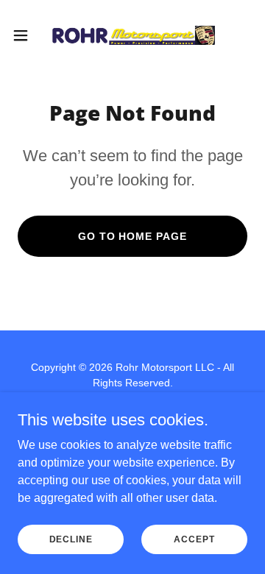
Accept (194, 539)
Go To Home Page (133, 236)
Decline (71, 539)
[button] (25, 35)
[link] (132, 35)
